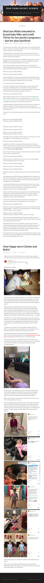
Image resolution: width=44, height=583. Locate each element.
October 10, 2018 (7, 252)
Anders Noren (35, 579)
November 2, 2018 (7, 43)
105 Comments (21, 252)
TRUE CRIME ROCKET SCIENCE (22, 8)
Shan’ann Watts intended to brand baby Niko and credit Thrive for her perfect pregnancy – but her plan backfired (22, 36)
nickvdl (15, 252)
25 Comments (28, 43)
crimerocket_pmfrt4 (18, 43)
